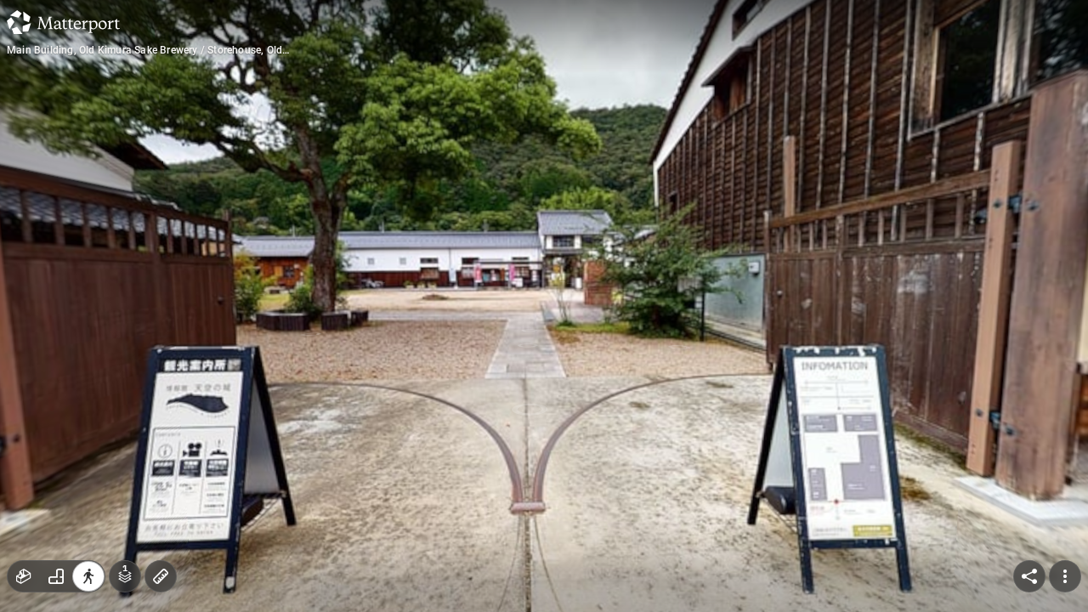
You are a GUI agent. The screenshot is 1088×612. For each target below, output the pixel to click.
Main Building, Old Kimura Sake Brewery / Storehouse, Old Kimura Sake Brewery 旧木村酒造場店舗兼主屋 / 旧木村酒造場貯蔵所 (155, 50)
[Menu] (1065, 576)
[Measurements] (160, 576)
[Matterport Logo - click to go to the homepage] (63, 22)
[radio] (24, 576)
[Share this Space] (1029, 576)
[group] (56, 576)
